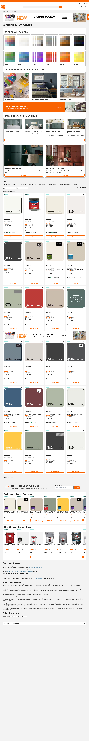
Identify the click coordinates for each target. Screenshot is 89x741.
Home (4, 11)
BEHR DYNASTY (10, 571)
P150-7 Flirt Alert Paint (37, 578)
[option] (84, 477)
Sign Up (77, 487)
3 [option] (72, 477)
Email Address (58, 485)
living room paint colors (28, 608)
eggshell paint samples (58, 590)
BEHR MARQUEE (29, 571)
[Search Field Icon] (60, 7)
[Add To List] (21, 195)
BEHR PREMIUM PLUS (20, 571)
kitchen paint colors (76, 599)
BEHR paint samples (44, 585)
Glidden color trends (14, 594)
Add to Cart (34, 236)
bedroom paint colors (7, 600)
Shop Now (23, 175)
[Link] (13, 216)
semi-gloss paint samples (68, 590)
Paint (8, 11)
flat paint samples (51, 585)
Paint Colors (13, 11)
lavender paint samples (48, 590)
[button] (81, 187)
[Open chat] (88, 17)
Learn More (13, 140)
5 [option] (77, 477)
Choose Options (13, 236)
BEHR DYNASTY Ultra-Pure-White (35, 567)
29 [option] (82, 477)
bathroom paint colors (18, 608)
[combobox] (41, 7)
